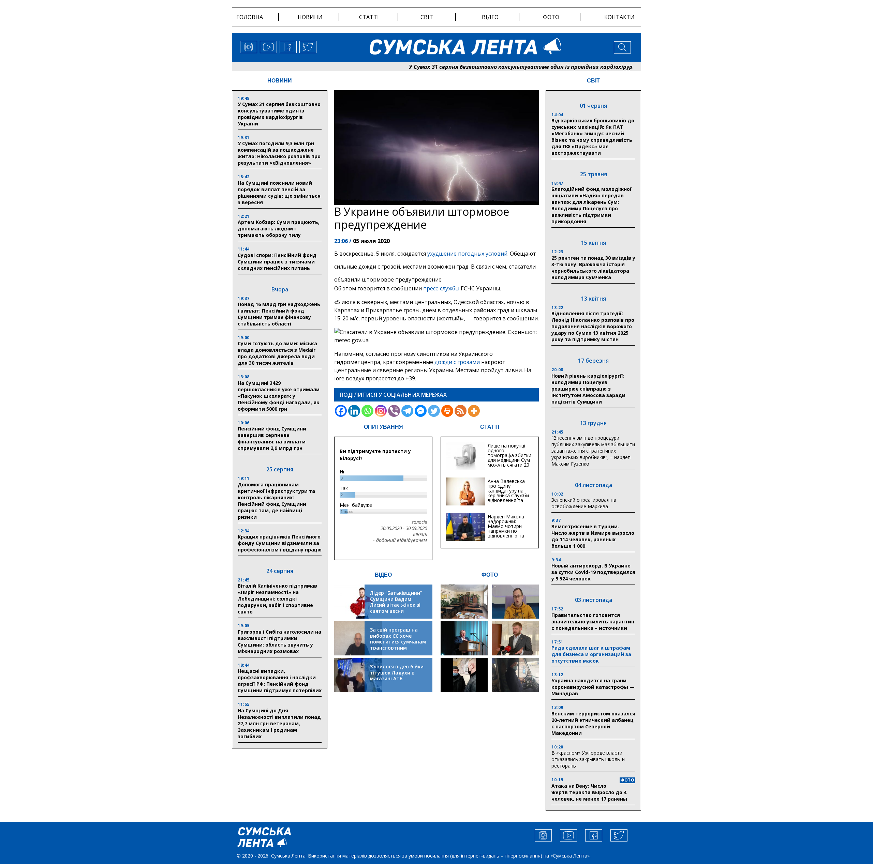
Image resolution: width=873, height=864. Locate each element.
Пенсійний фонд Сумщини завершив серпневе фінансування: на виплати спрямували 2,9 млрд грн (272, 438)
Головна (249, 17)
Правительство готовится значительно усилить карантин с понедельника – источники (592, 621)
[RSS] (461, 411)
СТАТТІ (489, 427)
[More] (474, 411)
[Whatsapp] (367, 411)
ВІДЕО (383, 575)
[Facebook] (341, 411)
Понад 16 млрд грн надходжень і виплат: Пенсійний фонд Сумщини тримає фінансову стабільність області (279, 314)
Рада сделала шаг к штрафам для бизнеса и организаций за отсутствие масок (591, 654)
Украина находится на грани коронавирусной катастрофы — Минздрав (593, 687)
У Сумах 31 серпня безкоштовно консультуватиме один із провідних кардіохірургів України (502, 67)
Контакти (619, 17)
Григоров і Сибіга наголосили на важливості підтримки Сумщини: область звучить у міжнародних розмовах (279, 641)
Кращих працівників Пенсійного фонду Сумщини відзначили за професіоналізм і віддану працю (280, 543)
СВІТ (593, 81)
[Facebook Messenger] (421, 411)
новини (310, 17)
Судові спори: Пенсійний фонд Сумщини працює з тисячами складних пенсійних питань (277, 261)
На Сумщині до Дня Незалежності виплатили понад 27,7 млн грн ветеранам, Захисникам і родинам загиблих (279, 723)
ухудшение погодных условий (467, 253)
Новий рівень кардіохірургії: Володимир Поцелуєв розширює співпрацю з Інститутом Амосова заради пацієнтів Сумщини (588, 389)
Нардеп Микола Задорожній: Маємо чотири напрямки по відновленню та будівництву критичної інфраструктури (506, 533)
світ (426, 17)
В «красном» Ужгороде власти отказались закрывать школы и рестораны (588, 759)
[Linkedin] (354, 411)
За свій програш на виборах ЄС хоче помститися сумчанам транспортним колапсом (398, 641)
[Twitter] (434, 411)
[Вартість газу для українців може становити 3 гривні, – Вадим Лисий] (515, 638)
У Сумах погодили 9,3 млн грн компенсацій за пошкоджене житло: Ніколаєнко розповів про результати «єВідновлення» (279, 153)
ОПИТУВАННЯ (383, 427)
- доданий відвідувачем (400, 540)
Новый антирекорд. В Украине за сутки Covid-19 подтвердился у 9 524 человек (593, 572)
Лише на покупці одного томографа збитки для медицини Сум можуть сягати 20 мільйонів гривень (509, 457)
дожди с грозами (457, 362)
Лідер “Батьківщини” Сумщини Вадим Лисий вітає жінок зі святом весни (396, 602)
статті (369, 17)
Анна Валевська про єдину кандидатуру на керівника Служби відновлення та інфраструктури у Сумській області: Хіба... (508, 498)
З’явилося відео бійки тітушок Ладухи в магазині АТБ (397, 672)
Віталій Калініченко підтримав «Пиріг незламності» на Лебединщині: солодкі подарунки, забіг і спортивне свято (277, 598)
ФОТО (490, 575)
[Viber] (394, 411)
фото (551, 17)
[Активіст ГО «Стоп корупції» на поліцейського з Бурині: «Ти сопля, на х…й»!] (464, 675)
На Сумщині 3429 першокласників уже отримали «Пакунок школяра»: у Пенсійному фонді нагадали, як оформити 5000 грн (279, 396)
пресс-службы (441, 288)
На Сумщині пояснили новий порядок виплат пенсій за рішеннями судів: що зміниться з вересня (279, 193)
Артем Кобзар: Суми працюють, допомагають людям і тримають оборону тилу (279, 228)
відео (490, 17)
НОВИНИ (279, 81)
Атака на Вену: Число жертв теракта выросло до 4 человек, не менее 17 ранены (589, 792)
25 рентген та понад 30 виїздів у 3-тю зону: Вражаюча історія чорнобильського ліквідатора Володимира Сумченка (593, 268)
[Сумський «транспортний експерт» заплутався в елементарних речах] (515, 602)
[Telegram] (407, 411)
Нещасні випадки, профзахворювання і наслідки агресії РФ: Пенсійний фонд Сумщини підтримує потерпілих (280, 681)
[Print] (447, 411)
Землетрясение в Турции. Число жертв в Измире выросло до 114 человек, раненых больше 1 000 (592, 536)
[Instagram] (381, 411)
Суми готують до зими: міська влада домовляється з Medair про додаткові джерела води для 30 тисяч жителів (277, 353)
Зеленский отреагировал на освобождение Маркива (583, 503)
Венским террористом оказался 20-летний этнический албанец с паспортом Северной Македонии (593, 723)
